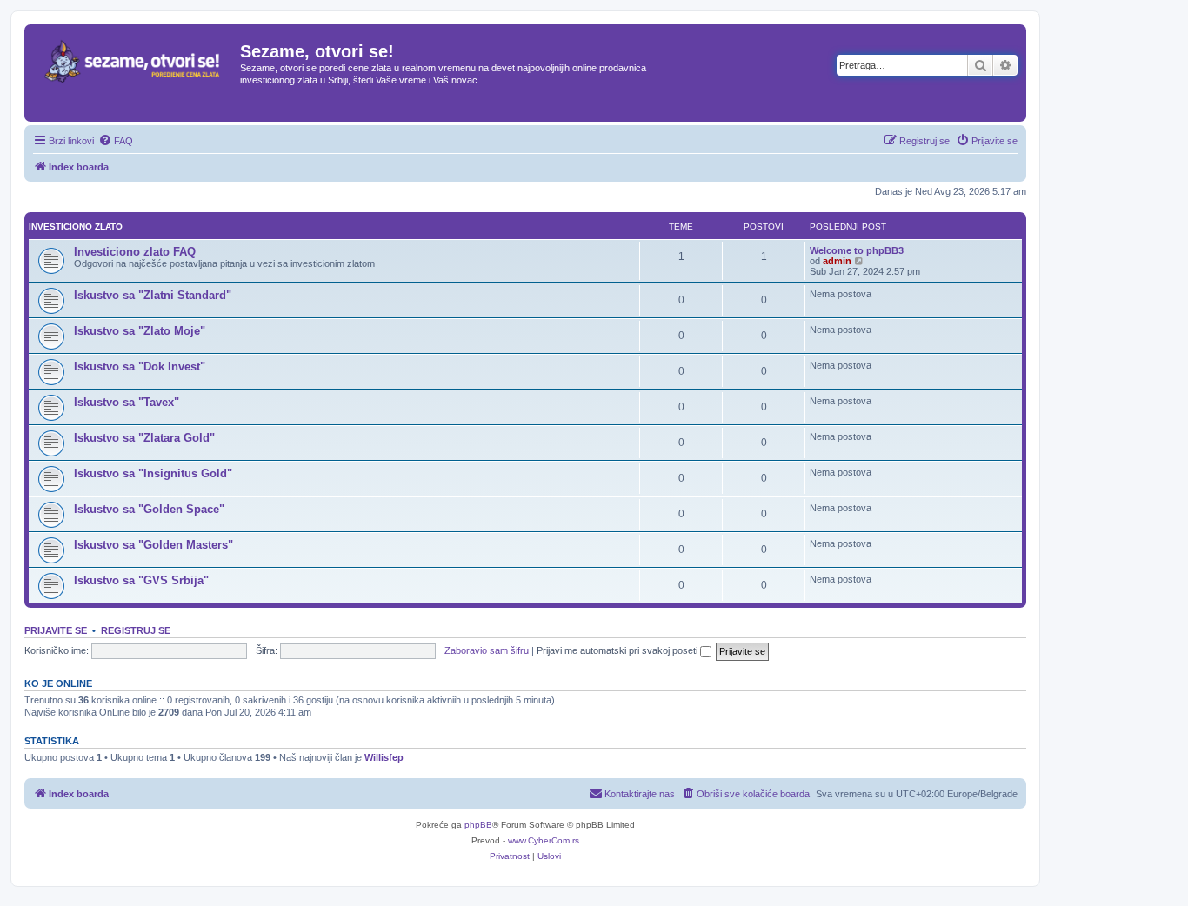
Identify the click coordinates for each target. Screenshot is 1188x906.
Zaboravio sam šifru (486, 650)
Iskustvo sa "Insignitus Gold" (153, 473)
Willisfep (384, 757)
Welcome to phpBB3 (857, 250)
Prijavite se (55, 630)
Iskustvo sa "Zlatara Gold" (144, 437)
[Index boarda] (134, 73)
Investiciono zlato (76, 226)
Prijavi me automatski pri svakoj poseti (618, 650)
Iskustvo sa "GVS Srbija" (141, 580)
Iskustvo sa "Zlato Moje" (139, 330)
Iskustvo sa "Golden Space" (149, 509)
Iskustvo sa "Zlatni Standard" (152, 295)
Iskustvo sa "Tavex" (126, 402)
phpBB (478, 824)
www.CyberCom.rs (543, 840)
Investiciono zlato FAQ (135, 251)
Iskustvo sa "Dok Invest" (139, 366)
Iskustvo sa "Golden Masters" (153, 544)
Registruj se (135, 630)
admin (837, 261)
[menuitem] (115, 140)
